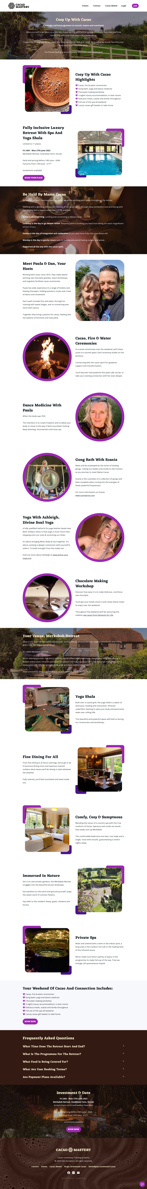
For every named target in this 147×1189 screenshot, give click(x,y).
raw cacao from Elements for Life (98, 615)
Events (85, 5)
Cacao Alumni (111, 5)
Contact (96, 5)
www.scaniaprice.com (85, 495)
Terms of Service (67, 1178)
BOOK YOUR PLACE (33, 177)
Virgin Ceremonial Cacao (75, 1166)
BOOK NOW (30, 1021)
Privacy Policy (81, 1178)
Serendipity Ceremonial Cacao (102, 1166)
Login (123, 5)
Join (135, 6)
